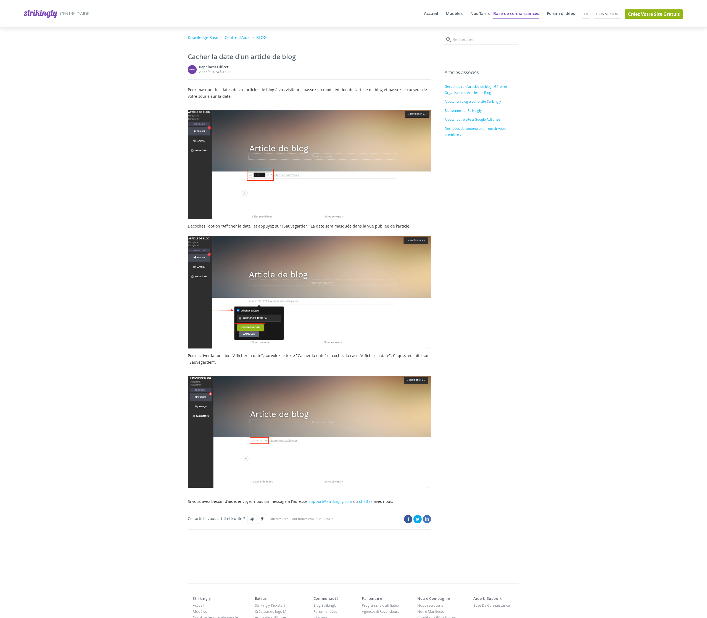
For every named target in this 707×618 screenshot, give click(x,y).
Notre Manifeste (430, 611)
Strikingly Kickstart (270, 605)
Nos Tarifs (480, 13)
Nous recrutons (430, 605)
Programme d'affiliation (381, 605)
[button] (252, 519)
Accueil (431, 13)
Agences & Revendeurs (380, 611)
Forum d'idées (561, 13)
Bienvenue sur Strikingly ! (464, 110)
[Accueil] (41, 13)
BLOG (261, 37)
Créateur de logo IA (270, 611)
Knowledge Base (203, 37)
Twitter (417, 519)
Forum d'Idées (325, 611)
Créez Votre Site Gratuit (654, 14)
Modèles (454, 13)
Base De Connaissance (491, 605)
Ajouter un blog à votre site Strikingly (473, 101)
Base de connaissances (516, 13)
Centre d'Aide (237, 37)
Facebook (408, 519)
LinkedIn (427, 519)
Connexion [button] (607, 14)
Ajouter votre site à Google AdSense (472, 119)
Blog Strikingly (325, 605)
